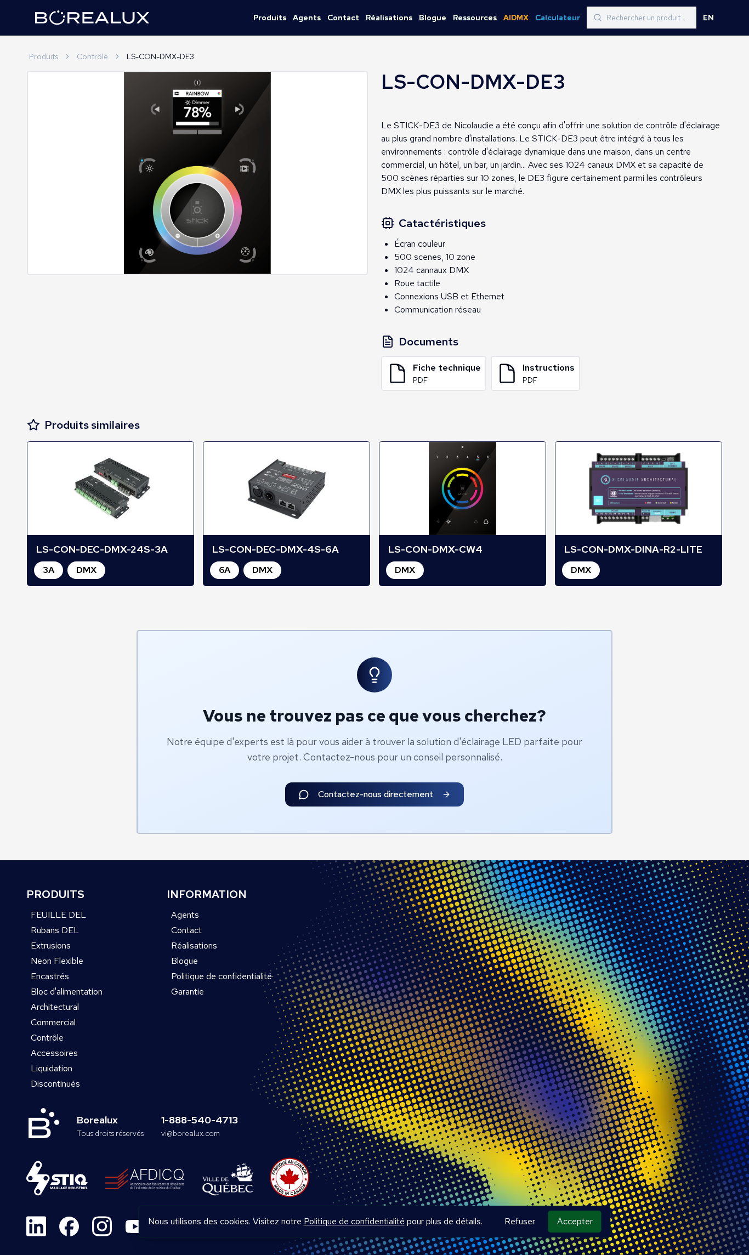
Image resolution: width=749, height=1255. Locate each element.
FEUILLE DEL (58, 915)
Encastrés (50, 976)
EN (708, 17)
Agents (307, 17)
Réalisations (389, 17)
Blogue (432, 17)
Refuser (519, 1221)
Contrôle (92, 56)
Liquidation (51, 1068)
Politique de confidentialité (354, 1221)
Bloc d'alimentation (67, 991)
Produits (269, 17)
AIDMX (516, 17)
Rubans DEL (55, 930)
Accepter (575, 1221)
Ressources (475, 17)
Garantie (187, 991)
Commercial (53, 1022)
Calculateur (557, 17)
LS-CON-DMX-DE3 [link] (160, 56)
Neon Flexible (57, 961)
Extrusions (51, 945)
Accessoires (54, 1053)
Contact (343, 17)
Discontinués (55, 1083)
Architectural (55, 1007)
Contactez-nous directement (375, 794)
